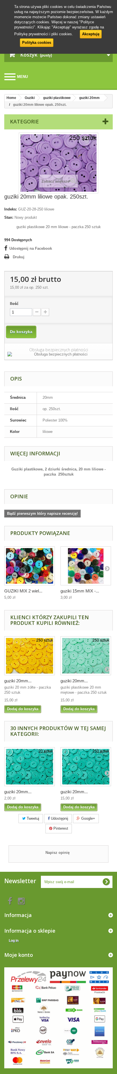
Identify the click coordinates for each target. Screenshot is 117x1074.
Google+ (87, 818)
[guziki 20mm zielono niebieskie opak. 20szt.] (29, 766)
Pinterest (60, 828)
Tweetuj (32, 818)
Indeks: (10, 209)
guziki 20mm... (18, 680)
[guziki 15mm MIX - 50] (85, 565)
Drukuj (18, 257)
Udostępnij (59, 818)
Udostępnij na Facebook (30, 248)
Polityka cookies (36, 42)
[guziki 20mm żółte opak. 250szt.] (29, 655)
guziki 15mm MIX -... (79, 590)
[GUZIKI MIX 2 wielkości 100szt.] (29, 565)
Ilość (14, 303)
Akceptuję (90, 34)
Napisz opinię (57, 852)
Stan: (8, 217)
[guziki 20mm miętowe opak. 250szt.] (85, 655)
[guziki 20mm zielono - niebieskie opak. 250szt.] (85, 766)
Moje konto (18, 954)
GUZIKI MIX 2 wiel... (23, 590)
